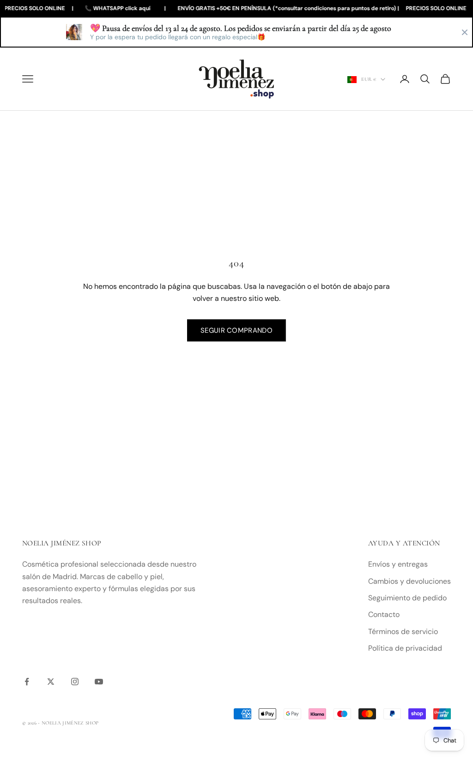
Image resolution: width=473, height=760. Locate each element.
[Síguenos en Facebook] (26, 681)
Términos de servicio (403, 631)
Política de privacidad (405, 648)
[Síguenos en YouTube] (98, 681)
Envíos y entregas (398, 564)
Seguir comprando (236, 330)
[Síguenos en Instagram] (74, 681)
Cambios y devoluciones (409, 581)
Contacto (384, 614)
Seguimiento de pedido (407, 598)
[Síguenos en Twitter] (50, 681)
